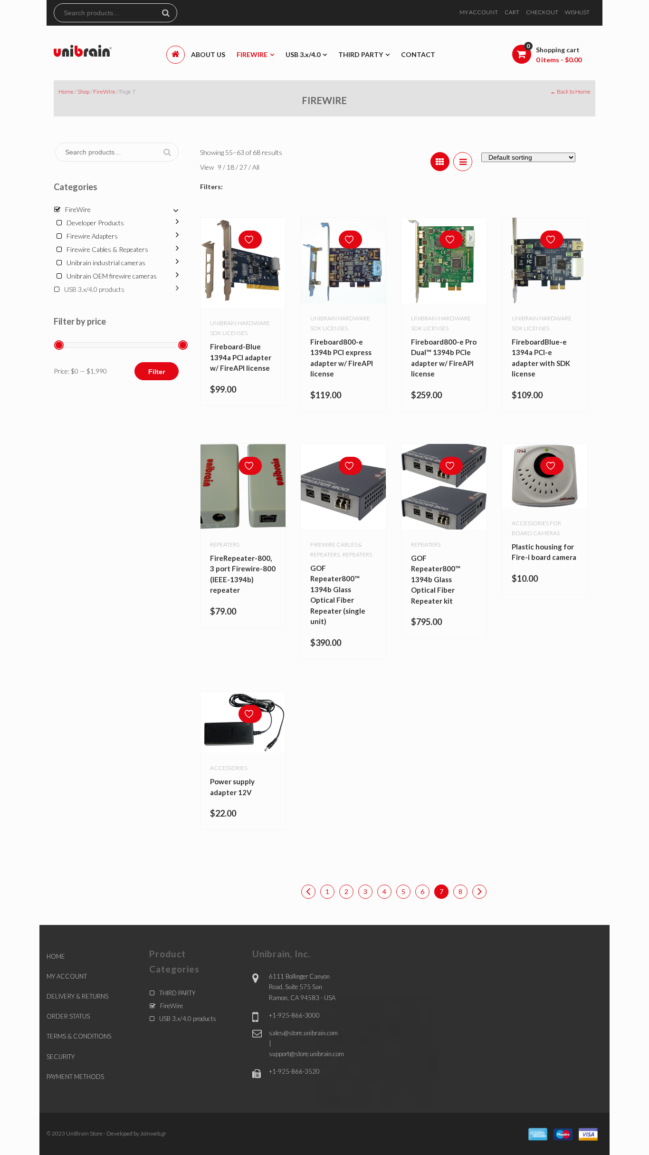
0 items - (559, 60)
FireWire (104, 91)
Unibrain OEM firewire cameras (112, 276)
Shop (83, 91)
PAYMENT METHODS (75, 1076)
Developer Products (95, 223)
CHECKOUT (542, 12)
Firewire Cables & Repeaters (107, 249)
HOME (56, 956)
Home (66, 91)
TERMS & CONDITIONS (79, 1036)
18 (231, 167)
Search (169, 13)
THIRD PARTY (177, 993)
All (255, 167)
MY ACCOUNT (478, 12)
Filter (156, 371)
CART (512, 12)
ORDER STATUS (68, 1016)
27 (243, 167)
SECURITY (61, 1056)
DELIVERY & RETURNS (77, 996)
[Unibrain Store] (83, 50)
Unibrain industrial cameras (106, 263)
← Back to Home (570, 91)
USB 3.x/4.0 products (94, 289)
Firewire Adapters (92, 236)
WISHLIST (577, 12)
